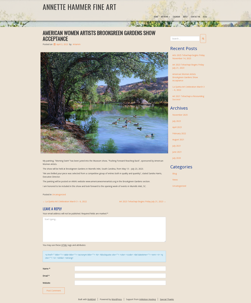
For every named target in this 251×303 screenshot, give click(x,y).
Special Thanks (167, 299)
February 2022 (179, 133)
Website (46, 282)
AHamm (76, 44)
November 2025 (180, 114)
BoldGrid (91, 299)
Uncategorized (59, 194)
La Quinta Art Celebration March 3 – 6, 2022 (65, 201)
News (175, 179)
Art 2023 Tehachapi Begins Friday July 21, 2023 (142, 201)
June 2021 (177, 151)
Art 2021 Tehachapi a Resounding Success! (188, 98)
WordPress (117, 299)
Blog (205, 16)
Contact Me (195, 16)
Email (46, 275)
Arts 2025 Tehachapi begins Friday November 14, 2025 (188, 57)
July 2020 (176, 158)
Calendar (176, 16)
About (185, 16)
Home (156, 16)
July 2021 (176, 145)
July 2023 (176, 121)
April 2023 (177, 127)
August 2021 (178, 139)
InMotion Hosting (147, 299)
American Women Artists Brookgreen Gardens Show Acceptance (99, 35)
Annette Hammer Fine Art (79, 7)
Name (46, 268)
